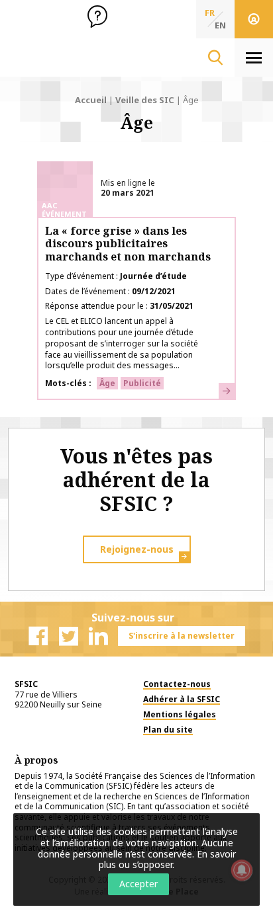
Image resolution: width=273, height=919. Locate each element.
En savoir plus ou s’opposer (167, 859)
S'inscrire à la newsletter (182, 635)
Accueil (91, 100)
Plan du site (168, 729)
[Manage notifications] (241, 870)
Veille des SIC (144, 100)
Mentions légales (179, 714)
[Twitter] (68, 636)
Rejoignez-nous (137, 549)
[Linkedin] (98, 636)
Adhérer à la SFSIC (181, 699)
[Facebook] (38, 636)
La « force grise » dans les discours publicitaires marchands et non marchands (128, 243)
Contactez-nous (177, 684)
